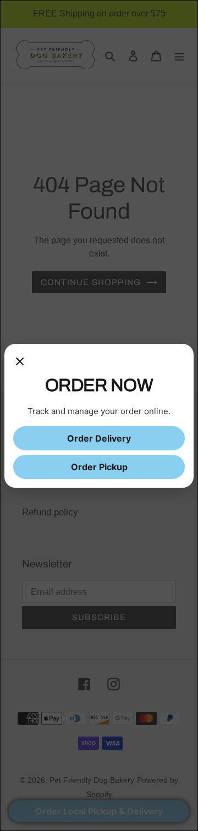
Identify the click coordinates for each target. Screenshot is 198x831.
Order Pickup (99, 466)
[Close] (20, 364)
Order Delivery (99, 438)
